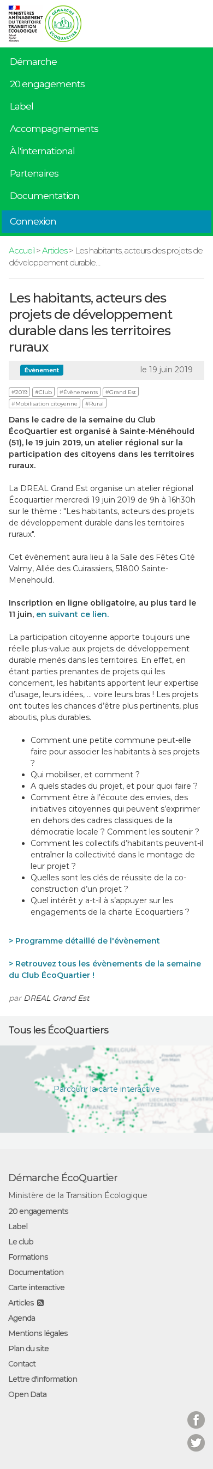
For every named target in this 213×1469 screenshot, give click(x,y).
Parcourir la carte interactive (107, 1089)
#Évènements (79, 392)
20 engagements (47, 83)
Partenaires (34, 173)
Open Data (27, 1394)
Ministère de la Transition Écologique (77, 1195)
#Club (43, 392)
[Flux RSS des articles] (40, 1303)
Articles (54, 250)
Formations (28, 1257)
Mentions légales (38, 1333)
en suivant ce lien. (71, 614)
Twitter (196, 1436)
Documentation (44, 195)
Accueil (21, 250)
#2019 (19, 392)
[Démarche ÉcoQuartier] (63, 20)
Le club (20, 1242)
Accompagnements (54, 128)
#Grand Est (120, 392)
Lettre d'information (42, 1379)
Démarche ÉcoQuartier (62, 1178)
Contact (22, 1364)
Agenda (21, 1318)
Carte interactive (36, 1287)
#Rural (94, 403)
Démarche (33, 61)
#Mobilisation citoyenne (44, 403)
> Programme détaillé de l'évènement (84, 941)
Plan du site (28, 1348)
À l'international (42, 151)
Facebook (196, 1413)
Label (21, 106)
